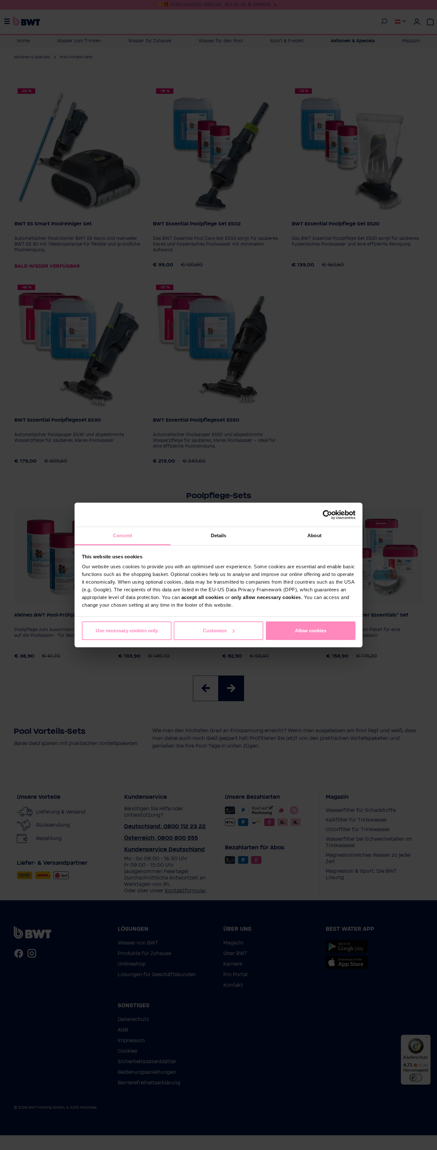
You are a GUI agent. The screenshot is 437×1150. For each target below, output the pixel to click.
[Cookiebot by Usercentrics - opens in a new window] (327, 515)
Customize (215, 630)
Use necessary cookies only (127, 630)
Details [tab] (218, 535)
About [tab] (314, 535)
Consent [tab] (122, 535)
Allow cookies (310, 630)
